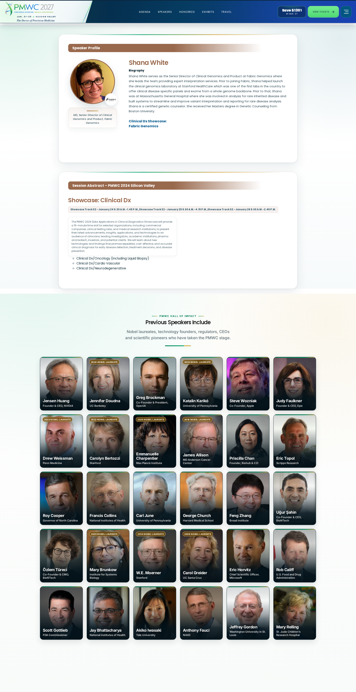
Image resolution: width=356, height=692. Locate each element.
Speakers (165, 12)
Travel (226, 12)
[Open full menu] (346, 12)
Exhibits (208, 12)
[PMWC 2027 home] (42, 8)
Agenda (145, 12)
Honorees (187, 12)
